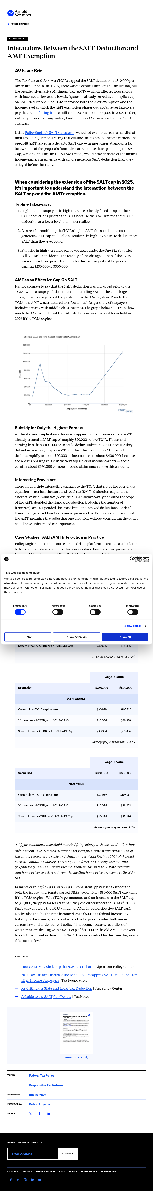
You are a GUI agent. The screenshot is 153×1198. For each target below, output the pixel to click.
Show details (132, 625)
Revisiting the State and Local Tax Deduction (56, 988)
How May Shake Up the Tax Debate (57, 967)
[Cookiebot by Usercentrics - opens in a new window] (132, 559)
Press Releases (46, 1171)
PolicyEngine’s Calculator (49, 132)
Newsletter (108, 1171)
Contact (27, 1171)
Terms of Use (89, 1171)
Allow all (125, 636)
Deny (28, 636)
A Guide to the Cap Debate (46, 997)
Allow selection (77, 636)
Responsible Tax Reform (46, 1085)
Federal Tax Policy (41, 1075)
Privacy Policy (68, 1171)
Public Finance (39, 1104)
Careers (12, 1171)
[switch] (57, 612)
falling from (47, 113)
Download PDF (76, 1058)
